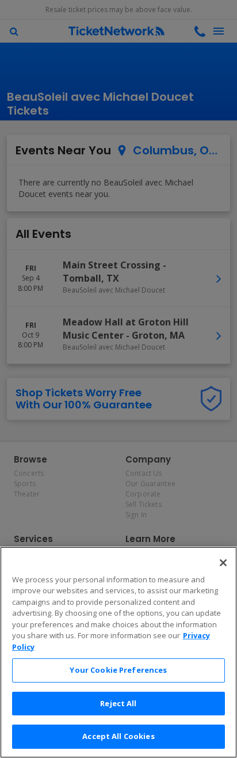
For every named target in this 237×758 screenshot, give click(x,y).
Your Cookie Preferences (118, 670)
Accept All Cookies (118, 736)
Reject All (118, 703)
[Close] (223, 562)
